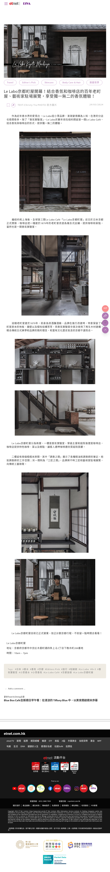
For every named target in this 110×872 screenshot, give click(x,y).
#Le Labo (84, 669)
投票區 (69, 747)
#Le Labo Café (52, 673)
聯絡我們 (45, 805)
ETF (50, 741)
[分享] (13, 105)
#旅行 (64, 669)
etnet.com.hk (14, 733)
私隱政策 (55, 805)
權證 (44, 741)
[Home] (14, 3)
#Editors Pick (52, 669)
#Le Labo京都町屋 (83, 673)
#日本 (18, 669)
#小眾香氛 (36, 673)
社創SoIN (58, 747)
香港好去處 (46, 747)
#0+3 (93, 669)
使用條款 (65, 805)
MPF (99, 741)
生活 (16, 747)
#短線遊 (73, 669)
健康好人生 (33, 747)
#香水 (26, 669)
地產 (9, 747)
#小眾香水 (24, 673)
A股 (63, 741)
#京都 (41, 669)
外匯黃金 (72, 741)
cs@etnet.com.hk (74, 801)
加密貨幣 (83, 741)
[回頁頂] (105, 330)
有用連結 (84, 805)
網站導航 (75, 805)
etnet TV (10, 741)
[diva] (26, 3)
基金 (92, 741)
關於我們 (16, 805)
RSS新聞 (94, 805)
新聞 (19, 741)
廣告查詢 (35, 805)
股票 (26, 741)
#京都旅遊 (66, 673)
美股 (57, 741)
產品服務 (26, 805)
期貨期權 (35, 741)
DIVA (23, 747)
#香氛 (33, 669)
